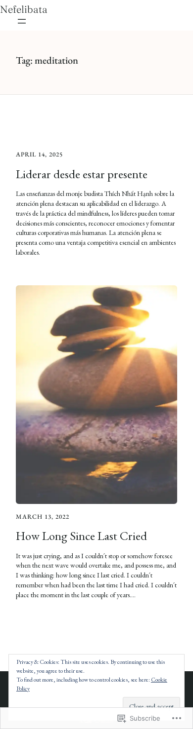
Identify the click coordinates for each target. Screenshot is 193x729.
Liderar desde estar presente (81, 174)
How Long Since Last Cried (81, 536)
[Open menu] (22, 21)
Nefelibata (24, 9)
